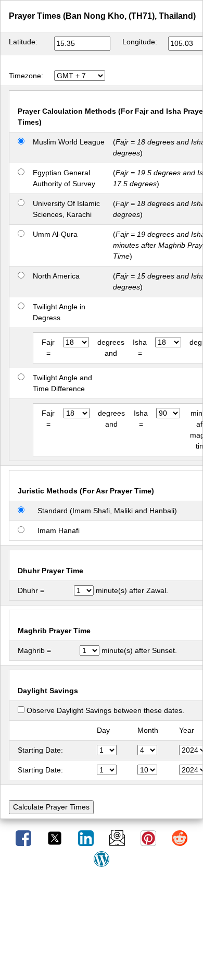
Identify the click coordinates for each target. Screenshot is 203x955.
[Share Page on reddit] (180, 837)
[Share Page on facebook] (24, 837)
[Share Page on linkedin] (87, 837)
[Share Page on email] (118, 837)
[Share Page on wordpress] (101, 858)
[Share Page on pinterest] (149, 837)
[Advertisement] (101, 915)
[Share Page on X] (56, 837)
